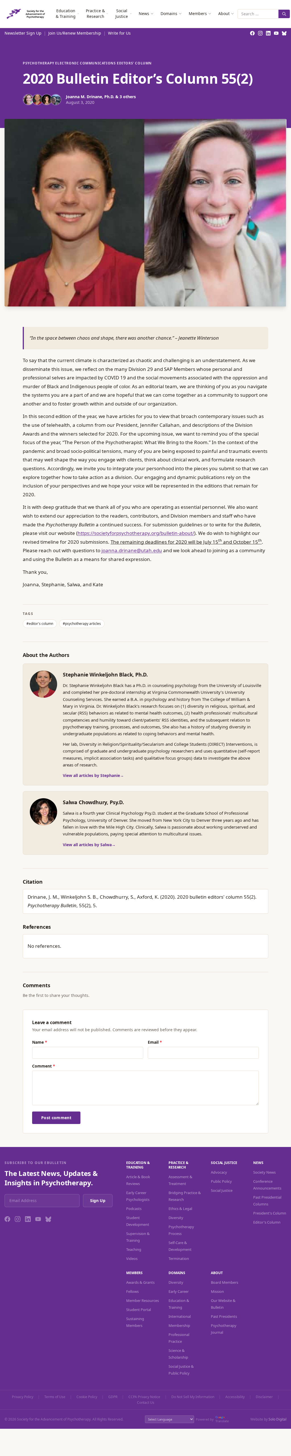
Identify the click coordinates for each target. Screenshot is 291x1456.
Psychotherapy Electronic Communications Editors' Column (87, 63)
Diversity (176, 1217)
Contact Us (145, 1402)
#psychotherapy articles (82, 623)
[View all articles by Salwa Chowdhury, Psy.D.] (43, 811)
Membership (179, 1325)
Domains (169, 13)
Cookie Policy (86, 1397)
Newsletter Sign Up (23, 33)
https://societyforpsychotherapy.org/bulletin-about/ (136, 533)
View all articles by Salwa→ (89, 844)
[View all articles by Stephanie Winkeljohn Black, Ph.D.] (43, 684)
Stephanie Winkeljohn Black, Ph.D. (105, 674)
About (224, 13)
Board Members (224, 1282)
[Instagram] (17, 1219)
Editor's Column (266, 1222)
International (180, 1316)
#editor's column (39, 623)
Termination (179, 1258)
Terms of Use (54, 1397)
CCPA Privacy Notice (144, 1397)
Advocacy (219, 1172)
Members (198, 13)
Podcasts (134, 1208)
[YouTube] (38, 1219)
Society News (264, 1172)
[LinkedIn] (28, 1219)
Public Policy (221, 1181)
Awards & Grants (140, 1282)
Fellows (132, 1291)
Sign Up (97, 1200)
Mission (217, 1291)
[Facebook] (7, 1219)
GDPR (112, 1397)
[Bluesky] (48, 1219)
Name (39, 1042)
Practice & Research (95, 13)
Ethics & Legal (180, 1208)
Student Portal (138, 1309)
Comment (43, 1066)
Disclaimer (264, 1397)
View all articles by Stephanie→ (93, 775)
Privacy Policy (22, 1397)
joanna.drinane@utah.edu (131, 550)
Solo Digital (277, 1419)
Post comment (56, 1117)
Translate (222, 1421)
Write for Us (119, 33)
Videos (132, 1258)
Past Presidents (224, 1316)
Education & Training (66, 13)
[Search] (284, 14)
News (144, 13)
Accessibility (235, 1397)
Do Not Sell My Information (192, 1397)
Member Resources (142, 1300)
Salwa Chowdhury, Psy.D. (93, 802)
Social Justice (121, 13)
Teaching (133, 1249)
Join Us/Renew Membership (74, 33)
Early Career (179, 1291)
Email (155, 1042)
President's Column (269, 1213)
